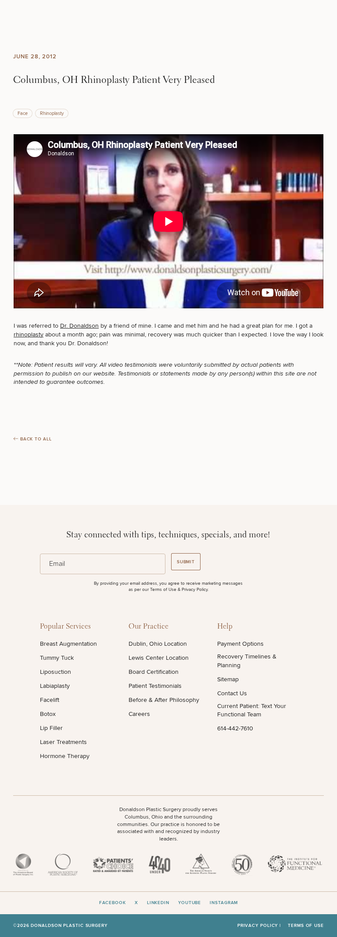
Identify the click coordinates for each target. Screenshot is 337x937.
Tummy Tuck (57, 658)
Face (23, 113)
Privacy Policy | (259, 925)
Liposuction (55, 672)
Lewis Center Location (159, 658)
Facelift (49, 700)
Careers (139, 714)
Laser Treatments (63, 742)
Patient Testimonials (155, 686)
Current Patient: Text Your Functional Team (251, 710)
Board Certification (154, 672)
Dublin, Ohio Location (158, 643)
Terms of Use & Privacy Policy (179, 589)
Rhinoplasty (52, 113)
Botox (48, 714)
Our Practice (148, 626)
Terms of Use (306, 925)
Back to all (36, 439)
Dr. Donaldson (79, 325)
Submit (186, 562)
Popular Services (65, 626)
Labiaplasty (55, 686)
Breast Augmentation (68, 643)
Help (225, 626)
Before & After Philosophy (164, 700)
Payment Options (240, 643)
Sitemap (228, 679)
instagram (224, 903)
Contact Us (232, 693)
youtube (189, 903)
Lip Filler (51, 728)
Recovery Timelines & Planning (246, 661)
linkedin (158, 903)
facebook (112, 903)
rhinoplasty (28, 334)
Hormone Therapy (65, 756)
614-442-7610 (235, 728)
